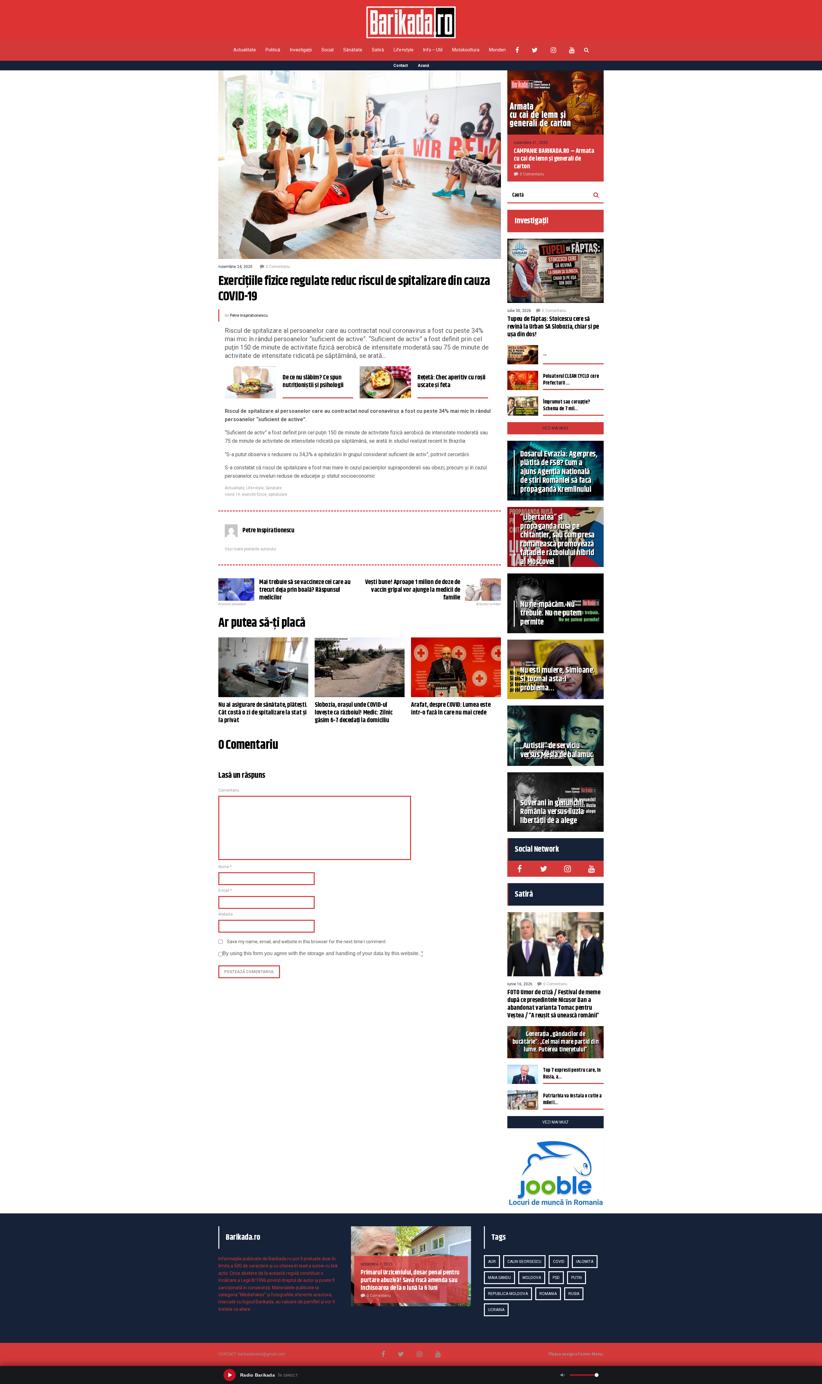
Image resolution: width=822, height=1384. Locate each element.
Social (327, 49)
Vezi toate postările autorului (250, 549)
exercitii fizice (254, 494)
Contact (400, 65)
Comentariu (228, 790)
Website (225, 914)
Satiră (378, 49)
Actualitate (244, 49)
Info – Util (432, 49)
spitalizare (277, 494)
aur (492, 1261)
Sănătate (352, 49)
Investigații (301, 49)
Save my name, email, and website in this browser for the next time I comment (306, 941)
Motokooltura (465, 49)
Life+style (404, 49)
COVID (558, 1261)
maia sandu (499, 1277)
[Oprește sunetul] (562, 1375)
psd (556, 1277)
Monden (497, 49)
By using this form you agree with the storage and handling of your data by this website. (323, 953)
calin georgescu (524, 1261)
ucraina (496, 1310)
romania (548, 1293)
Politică (273, 49)
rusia (573, 1293)
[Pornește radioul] (229, 1375)
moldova (531, 1277)
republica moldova (508, 1293)
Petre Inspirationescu (249, 315)
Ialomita (584, 1261)
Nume (225, 867)
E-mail (225, 890)
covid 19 (232, 494)
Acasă (423, 65)
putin (576, 1277)
